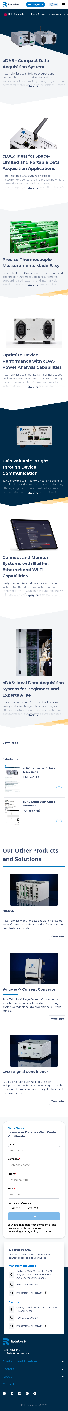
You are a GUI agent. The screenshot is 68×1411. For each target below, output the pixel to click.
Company (14, 1159)
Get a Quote (35, 4)
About (7, 1376)
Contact (8, 1384)
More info (57, 936)
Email (11, 1188)
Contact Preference (20, 1203)
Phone (12, 1173)
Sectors (8, 1369)
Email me (32, 1207)
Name (11, 1144)
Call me (16, 1207)
